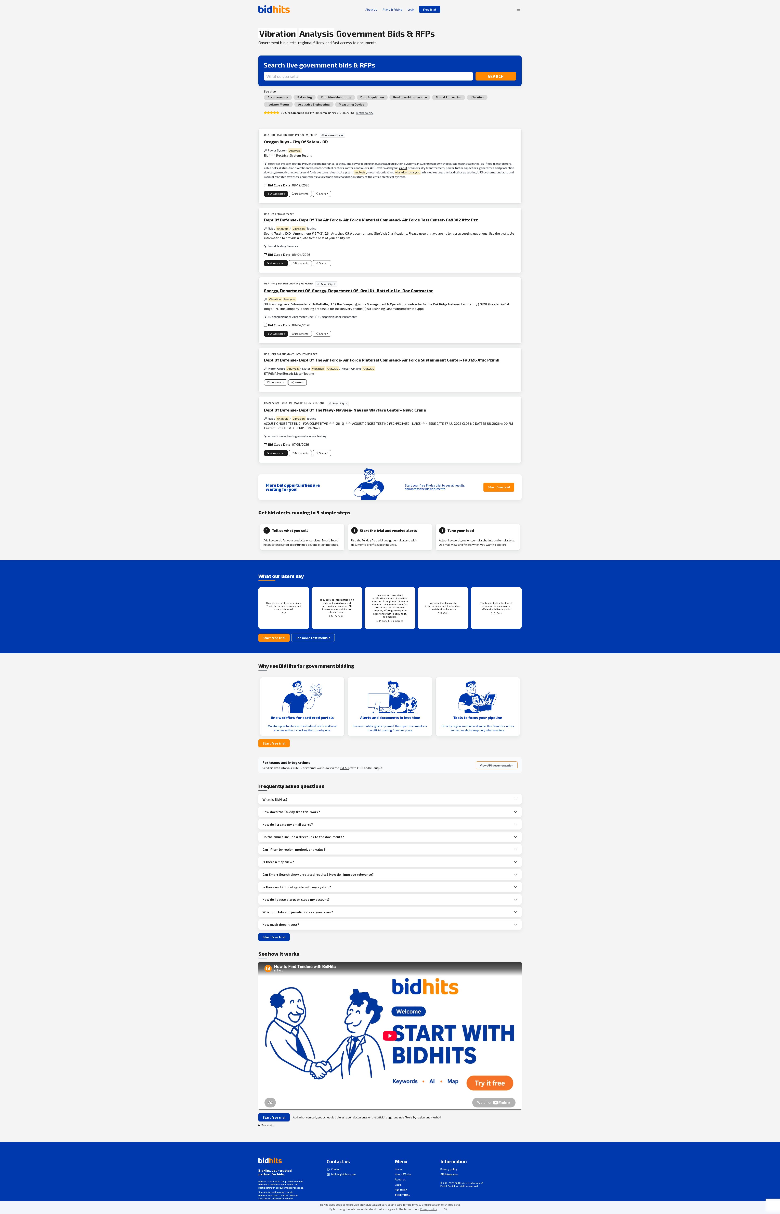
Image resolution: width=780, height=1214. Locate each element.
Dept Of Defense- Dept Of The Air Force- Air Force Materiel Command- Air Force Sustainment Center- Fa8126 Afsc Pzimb (381, 359)
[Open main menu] (518, 9)
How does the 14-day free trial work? (291, 812)
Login (398, 1184)
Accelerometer (278, 97)
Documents (302, 193)
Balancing (304, 97)
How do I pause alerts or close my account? (296, 899)
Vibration (477, 97)
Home (398, 1169)
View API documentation (496, 765)
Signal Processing (449, 97)
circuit (403, 168)
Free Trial (429, 9)
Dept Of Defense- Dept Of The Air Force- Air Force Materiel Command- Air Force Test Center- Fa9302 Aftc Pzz (371, 219)
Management (376, 304)
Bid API (344, 768)
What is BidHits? (275, 799)
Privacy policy (448, 1169)
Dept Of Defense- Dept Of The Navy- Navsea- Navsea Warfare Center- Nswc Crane (345, 409)
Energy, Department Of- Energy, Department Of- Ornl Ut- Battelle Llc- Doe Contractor (348, 290)
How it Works (403, 1174)
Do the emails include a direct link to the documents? (303, 837)
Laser (287, 304)
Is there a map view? (278, 862)
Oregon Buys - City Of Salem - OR (296, 141)
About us (400, 1179)
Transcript (268, 1125)
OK (445, 1209)
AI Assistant (277, 193)
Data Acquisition (372, 97)
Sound (268, 233)
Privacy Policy (428, 1209)
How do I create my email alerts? (287, 824)
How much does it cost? (280, 924)
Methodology (364, 112)
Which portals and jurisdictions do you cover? (297, 912)
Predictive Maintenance (410, 97)
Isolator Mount (278, 104)
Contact (336, 1169)
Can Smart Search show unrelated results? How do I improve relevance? (318, 874)
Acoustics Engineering (314, 104)
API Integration (449, 1174)
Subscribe (401, 1189)
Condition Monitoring (336, 97)
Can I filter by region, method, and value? (293, 849)
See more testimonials (313, 638)
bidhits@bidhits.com (343, 1174)
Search (496, 76)
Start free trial (499, 487)
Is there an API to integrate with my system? (296, 887)
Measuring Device (351, 104)
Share (322, 193)
